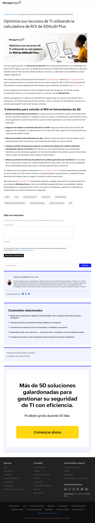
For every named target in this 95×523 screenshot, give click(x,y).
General (32, 353)
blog (16, 197)
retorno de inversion (57, 203)
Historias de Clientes (11, 478)
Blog (5, 467)
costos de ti (46, 197)
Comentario (8, 225)
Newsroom (38, 482)
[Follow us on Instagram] (77, 489)
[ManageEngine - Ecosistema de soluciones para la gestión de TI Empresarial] (12, 3)
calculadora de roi (30, 197)
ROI (70, 203)
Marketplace (68, 475)
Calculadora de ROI (76, 79)
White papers (9, 486)
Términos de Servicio (37, 506)
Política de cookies (17, 509)
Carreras (37, 489)
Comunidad (8, 482)
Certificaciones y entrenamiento (76, 478)
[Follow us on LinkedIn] (65, 489)
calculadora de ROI (50, 170)
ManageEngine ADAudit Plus (15, 203)
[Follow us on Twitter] (69, 489)
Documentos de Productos (14, 489)
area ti (7, 197)
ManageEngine (53, 79)
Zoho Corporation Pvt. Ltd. (39, 518)
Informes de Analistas (42, 475)
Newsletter (48, 509)
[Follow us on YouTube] (82, 489)
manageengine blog (37, 203)
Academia (7, 475)
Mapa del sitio (39, 493)
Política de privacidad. (25, 250)
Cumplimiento (63, 506)
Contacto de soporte (71, 467)
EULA (24, 506)
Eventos (37, 478)
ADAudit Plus (78, 85)
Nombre (6, 241)
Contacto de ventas (62, 509)
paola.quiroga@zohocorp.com (26, 277)
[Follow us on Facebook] (73, 489)
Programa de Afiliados (34, 509)
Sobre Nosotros (39, 467)
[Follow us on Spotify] (86, 489)
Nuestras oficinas (78, 509)
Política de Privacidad (78, 506)
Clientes (37, 471)
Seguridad (51, 506)
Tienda (66, 471)
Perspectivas (8, 471)
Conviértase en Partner (42, 486)
